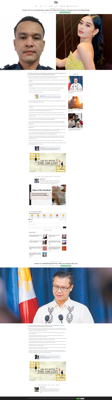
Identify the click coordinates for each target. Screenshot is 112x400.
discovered (57, 129)
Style (36, 6)
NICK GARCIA (45, 12)
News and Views (63, 6)
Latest (57, 8)
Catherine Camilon (37, 74)
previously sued (57, 126)
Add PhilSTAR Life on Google (64, 12)
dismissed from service (40, 121)
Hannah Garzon (45, 265)
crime (42, 176)
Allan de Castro (56, 176)
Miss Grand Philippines (52, 142)
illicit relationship (32, 122)
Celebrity (51, 6)
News (60, 8)
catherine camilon (48, 176)
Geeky (56, 6)
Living (41, 6)
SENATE (38, 176)
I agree (78, 398)
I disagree (82, 398)
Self (45, 6)
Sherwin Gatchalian (61, 325)
